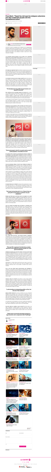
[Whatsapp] (42, 23)
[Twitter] (39, 23)
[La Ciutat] (26, 1)
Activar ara (28, 44)
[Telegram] (43, 23)
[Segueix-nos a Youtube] (28, 462)
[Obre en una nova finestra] (22, 467)
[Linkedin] (41, 23)
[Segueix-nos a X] (24, 462)
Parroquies (7, 14)
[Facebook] (38, 23)
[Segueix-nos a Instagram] (26, 462)
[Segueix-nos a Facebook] (23, 462)
